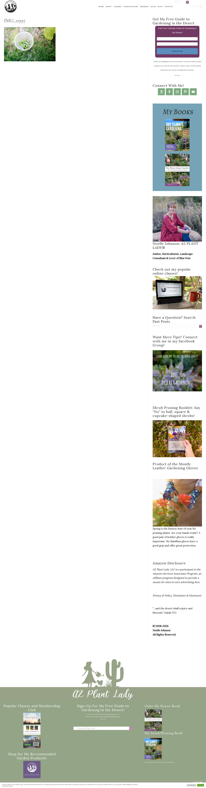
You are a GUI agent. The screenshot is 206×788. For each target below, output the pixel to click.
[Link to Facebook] (193, 6)
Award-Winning (161, 733)
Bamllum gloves (179, 541)
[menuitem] (101, 6)
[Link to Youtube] (200, 6)
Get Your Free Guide (177, 51)
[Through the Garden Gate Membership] (32, 718)
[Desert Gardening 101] (32, 730)
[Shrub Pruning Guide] (32, 742)
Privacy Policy (177, 75)
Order (149, 706)
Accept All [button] (200, 785)
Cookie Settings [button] (191, 785)
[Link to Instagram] (198, 6)
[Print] (10, 6)
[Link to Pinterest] (196, 6)
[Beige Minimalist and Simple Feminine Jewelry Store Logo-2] (32, 769)
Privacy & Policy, (162, 595)
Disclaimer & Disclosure (187, 595)
